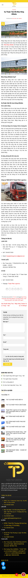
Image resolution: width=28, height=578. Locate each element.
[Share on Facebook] (9, 289)
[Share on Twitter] (12, 289)
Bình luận (6, 321)
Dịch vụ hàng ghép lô (8, 382)
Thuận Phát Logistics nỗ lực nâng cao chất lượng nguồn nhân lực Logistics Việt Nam (16, 411)
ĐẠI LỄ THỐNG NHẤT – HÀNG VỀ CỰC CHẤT (15, 445)
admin (20, 18)
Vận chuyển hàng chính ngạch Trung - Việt (14, 375)
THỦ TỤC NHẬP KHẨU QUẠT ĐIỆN (15, 426)
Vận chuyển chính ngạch (17, 300)
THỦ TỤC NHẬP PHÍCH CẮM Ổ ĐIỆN (16, 405)
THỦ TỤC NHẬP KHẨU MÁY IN (14, 399)
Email (5, 342)
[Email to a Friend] (15, 289)
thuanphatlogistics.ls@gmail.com (15, 256)
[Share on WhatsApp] (7, 289)
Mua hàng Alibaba (9, 44)
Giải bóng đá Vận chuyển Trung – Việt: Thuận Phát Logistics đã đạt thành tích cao (16, 433)
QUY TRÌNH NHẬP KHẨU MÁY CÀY (15, 416)
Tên (4, 335)
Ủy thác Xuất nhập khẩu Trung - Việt (12, 385)
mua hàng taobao (19, 298)
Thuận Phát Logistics (14, 283)
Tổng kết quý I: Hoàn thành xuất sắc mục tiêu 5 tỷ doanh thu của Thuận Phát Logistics (16, 440)
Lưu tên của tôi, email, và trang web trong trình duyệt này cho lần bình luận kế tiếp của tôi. (13, 359)
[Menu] (2, 5)
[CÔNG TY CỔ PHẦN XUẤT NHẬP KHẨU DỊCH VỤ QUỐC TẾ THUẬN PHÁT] (14, 4)
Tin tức (14, 9)
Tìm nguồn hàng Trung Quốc (10, 379)
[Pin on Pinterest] (18, 289)
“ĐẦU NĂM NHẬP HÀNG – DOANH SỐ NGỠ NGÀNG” (16, 450)
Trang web (5, 349)
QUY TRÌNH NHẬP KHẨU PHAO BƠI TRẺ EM (15, 422)
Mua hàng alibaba (11, 298)
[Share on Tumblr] (21, 289)
